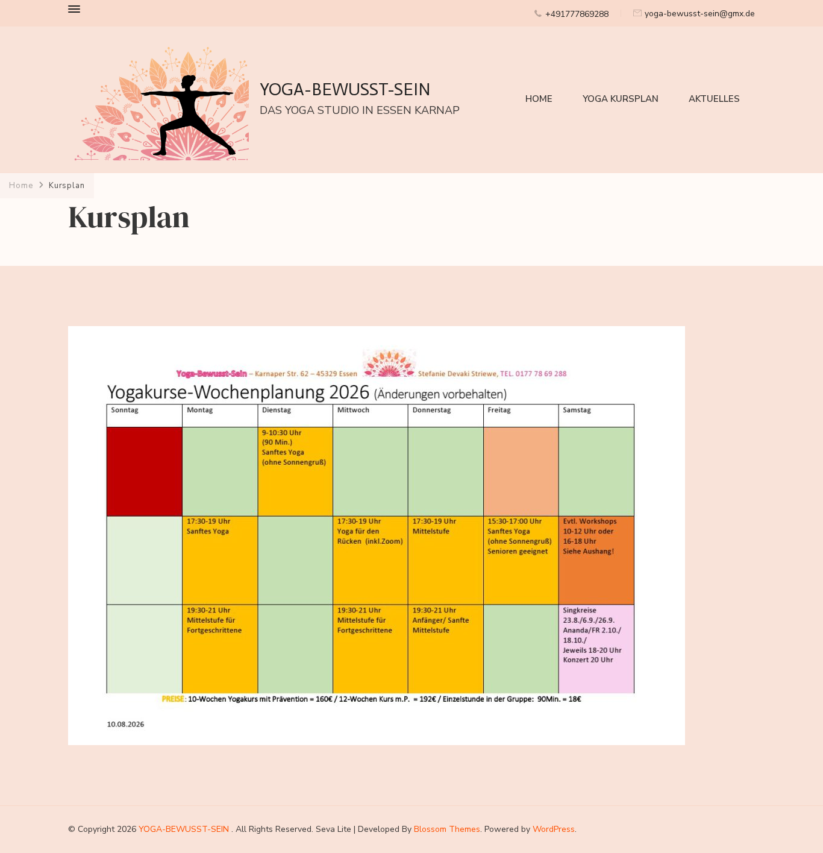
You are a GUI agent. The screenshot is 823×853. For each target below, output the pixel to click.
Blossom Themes (447, 829)
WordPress (554, 829)
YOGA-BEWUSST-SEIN (345, 89)
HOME (538, 99)
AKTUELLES (714, 99)
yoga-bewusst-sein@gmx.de (700, 13)
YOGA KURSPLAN (621, 99)
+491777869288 (577, 14)
